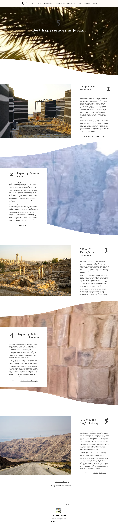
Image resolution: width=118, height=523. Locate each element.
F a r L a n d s (29, 3)
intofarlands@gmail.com (59, 518)
